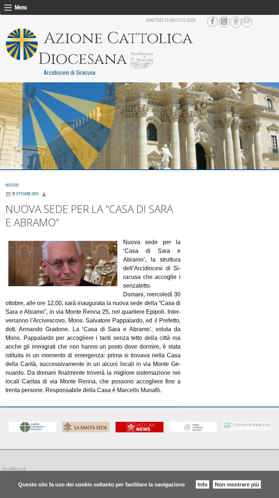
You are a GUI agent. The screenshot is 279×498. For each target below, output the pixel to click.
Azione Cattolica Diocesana (115, 49)
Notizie (12, 185)
